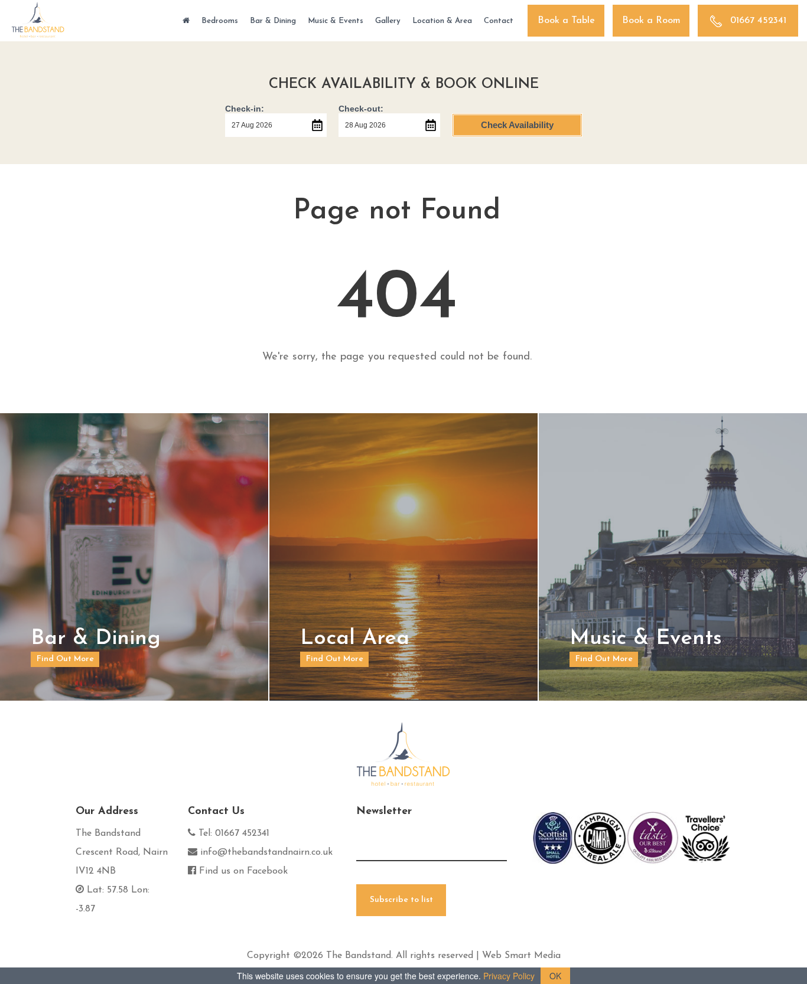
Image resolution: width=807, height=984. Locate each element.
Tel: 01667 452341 (234, 833)
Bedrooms (219, 21)
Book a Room (651, 20)
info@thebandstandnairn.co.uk (266, 852)
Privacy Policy (509, 976)
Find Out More (65, 659)
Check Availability (517, 125)
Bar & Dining (273, 21)
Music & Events (335, 21)
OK (555, 976)
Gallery (388, 21)
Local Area (354, 638)
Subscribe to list (401, 899)
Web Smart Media (521, 955)
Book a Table (566, 20)
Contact (498, 21)
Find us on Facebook (243, 871)
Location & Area (442, 21)
